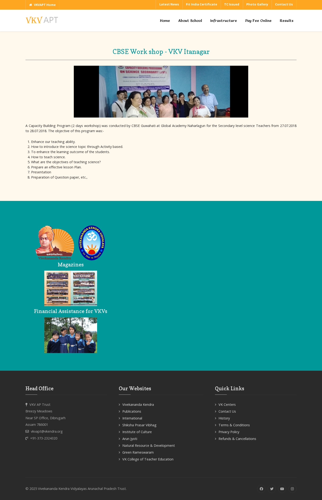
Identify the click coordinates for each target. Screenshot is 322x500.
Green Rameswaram (138, 452)
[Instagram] (292, 489)
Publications (131, 411)
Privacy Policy (229, 432)
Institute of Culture (137, 432)
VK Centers (227, 404)
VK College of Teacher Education (147, 459)
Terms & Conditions (234, 425)
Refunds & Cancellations (237, 438)
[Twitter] (272, 489)
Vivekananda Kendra (138, 404)
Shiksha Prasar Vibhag (139, 425)
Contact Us (227, 411)
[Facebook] (261, 489)
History (224, 418)
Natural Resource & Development (148, 445)
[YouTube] (282, 489)
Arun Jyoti (129, 438)
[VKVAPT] (43, 19)
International (132, 418)
